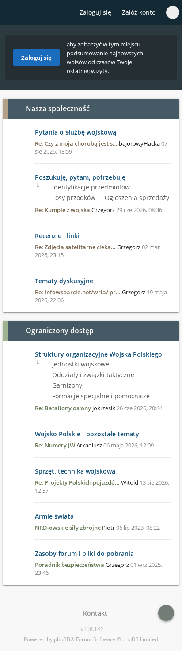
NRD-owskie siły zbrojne (68, 528)
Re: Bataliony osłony (63, 408)
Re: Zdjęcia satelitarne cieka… (75, 247)
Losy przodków (72, 197)
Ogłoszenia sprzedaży (136, 197)
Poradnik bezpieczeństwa (69, 565)
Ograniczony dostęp (60, 330)
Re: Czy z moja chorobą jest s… (76, 143)
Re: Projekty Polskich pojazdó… (77, 482)
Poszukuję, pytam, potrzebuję (80, 177)
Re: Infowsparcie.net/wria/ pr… (78, 292)
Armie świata (54, 516)
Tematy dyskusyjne (64, 281)
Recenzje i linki (57, 235)
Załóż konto (138, 12)
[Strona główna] (12, 13)
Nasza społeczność (58, 108)
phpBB (62, 639)
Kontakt (93, 613)
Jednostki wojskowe (79, 364)
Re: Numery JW (55, 445)
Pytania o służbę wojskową (75, 132)
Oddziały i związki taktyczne (92, 374)
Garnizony (66, 385)
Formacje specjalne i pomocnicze (100, 396)
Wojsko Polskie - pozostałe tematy (87, 434)
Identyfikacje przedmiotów (90, 187)
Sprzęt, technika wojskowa (75, 471)
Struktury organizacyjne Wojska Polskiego (98, 354)
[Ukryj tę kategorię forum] (168, 108)
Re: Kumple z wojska (62, 210)
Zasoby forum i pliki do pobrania (84, 553)
